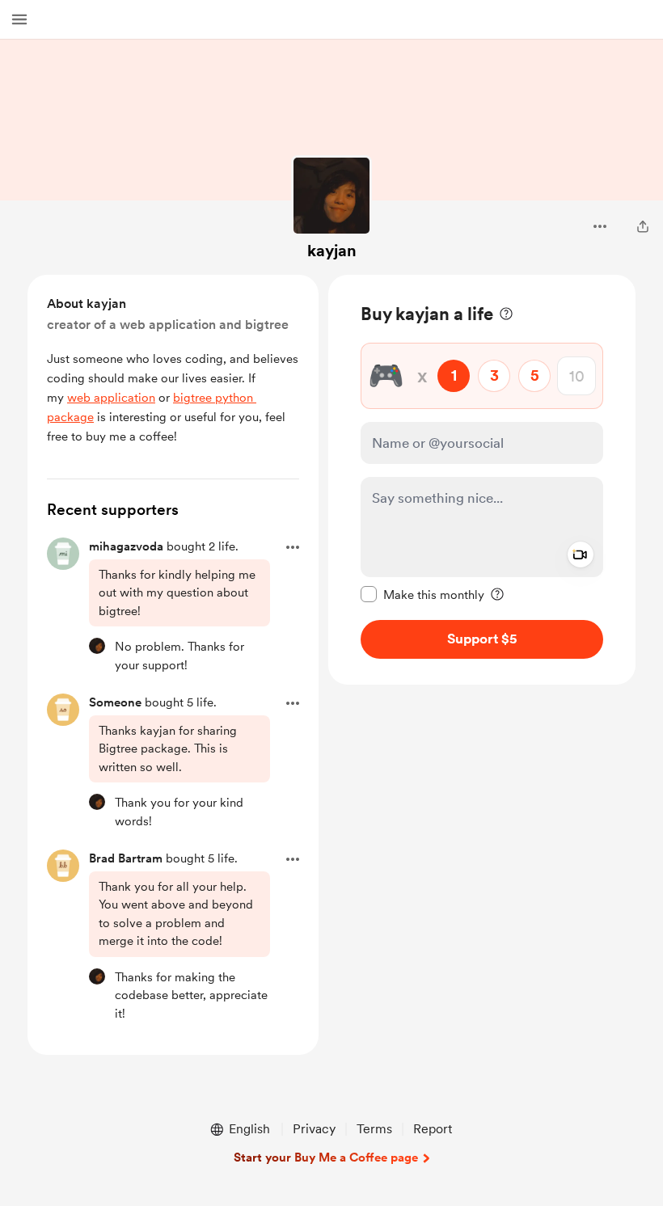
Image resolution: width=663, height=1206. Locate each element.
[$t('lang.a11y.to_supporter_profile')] (97, 646)
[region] (482, 480)
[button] (19, 19)
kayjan (332, 250)
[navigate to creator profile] (331, 195)
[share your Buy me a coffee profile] (643, 226)
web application (111, 397)
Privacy (314, 1128)
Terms (374, 1128)
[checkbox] (422, 594)
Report (432, 1128)
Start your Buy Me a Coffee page (326, 1157)
